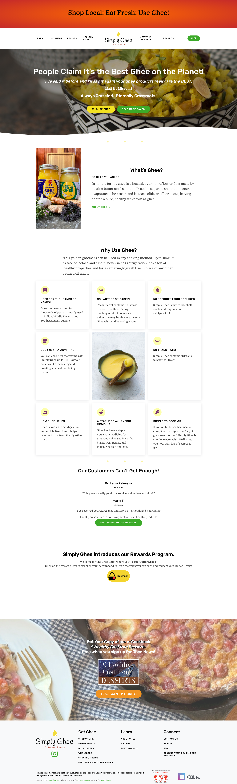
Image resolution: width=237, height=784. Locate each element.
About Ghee (99, 207)
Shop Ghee (103, 109)
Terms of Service (83, 780)
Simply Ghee (54, 780)
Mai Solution (106, 780)
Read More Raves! (133, 109)
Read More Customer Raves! (118, 522)
